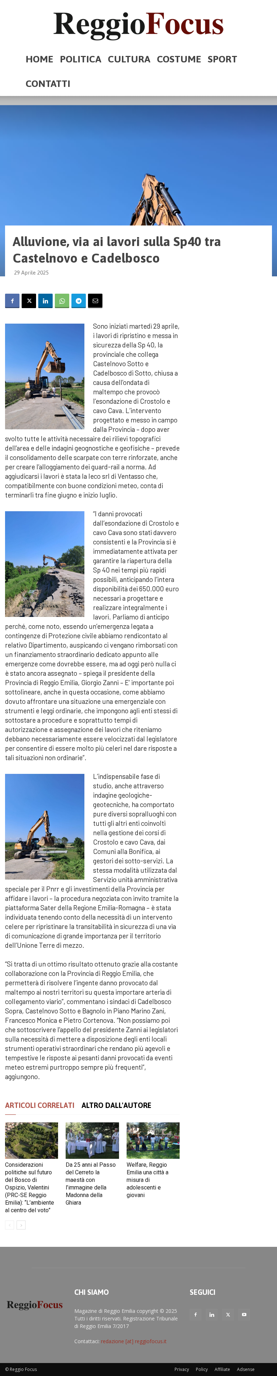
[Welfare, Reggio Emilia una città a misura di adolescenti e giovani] (153, 1140)
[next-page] (21, 1225)
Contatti (48, 83)
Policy (202, 1369)
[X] (29, 301)
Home (39, 59)
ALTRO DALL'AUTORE (116, 1105)
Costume (179, 59)
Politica (80, 59)
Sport (222, 59)
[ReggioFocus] (138, 24)
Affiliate (222, 1369)
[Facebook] (12, 301)
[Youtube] (244, 1314)
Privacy (182, 1369)
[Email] (95, 301)
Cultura (129, 59)
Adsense (246, 1369)
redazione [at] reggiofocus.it (134, 1341)
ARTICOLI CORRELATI (39, 1105)
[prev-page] (9, 1225)
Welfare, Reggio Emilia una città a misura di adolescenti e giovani (147, 1179)
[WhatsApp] (62, 301)
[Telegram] (78, 301)
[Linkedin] (45, 301)
